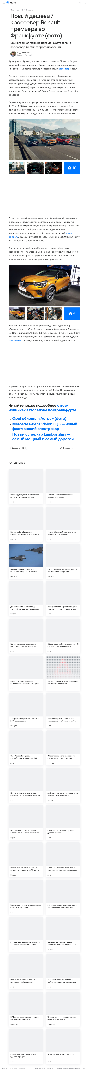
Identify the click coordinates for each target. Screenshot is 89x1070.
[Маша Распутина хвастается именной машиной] (63, 486)
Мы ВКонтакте (40, 1068)
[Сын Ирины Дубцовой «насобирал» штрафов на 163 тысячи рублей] (26, 747)
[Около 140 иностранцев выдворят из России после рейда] (63, 561)
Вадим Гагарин (23, 53)
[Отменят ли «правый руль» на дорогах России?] (63, 822)
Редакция (50, 1068)
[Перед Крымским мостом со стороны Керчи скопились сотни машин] (26, 785)
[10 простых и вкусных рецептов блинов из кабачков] (63, 1009)
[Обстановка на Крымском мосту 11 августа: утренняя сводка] (63, 636)
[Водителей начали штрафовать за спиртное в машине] (26, 897)
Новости (29, 10)
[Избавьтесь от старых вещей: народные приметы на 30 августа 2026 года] (26, 859)
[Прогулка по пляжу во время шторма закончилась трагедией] (26, 822)
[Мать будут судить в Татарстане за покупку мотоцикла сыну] (26, 486)
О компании (13, 1068)
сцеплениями (15, 340)
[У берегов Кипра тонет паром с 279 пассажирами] (26, 710)
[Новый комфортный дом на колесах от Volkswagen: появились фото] (26, 971)
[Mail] (7, 3)
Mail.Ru (4, 1068)
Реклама (22, 1068)
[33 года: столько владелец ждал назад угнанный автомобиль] (63, 897)
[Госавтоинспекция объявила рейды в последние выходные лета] (63, 971)
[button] (44, 139)
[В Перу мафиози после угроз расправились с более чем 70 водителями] (63, 710)
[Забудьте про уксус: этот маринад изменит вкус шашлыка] (63, 785)
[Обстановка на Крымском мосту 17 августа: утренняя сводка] (26, 934)
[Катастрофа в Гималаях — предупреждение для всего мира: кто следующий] (26, 524)
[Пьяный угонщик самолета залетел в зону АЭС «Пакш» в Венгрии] (26, 561)
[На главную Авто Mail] (12, 3)
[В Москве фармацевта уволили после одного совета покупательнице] (26, 1009)
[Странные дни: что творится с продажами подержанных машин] (63, 859)
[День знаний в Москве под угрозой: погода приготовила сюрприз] (26, 598)
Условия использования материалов (67, 1068)
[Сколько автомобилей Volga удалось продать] (26, 1046)
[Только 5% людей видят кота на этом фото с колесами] (63, 524)
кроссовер (64, 69)
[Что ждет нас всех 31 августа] (63, 1046)
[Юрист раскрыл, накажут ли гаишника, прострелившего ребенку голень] (26, 636)
